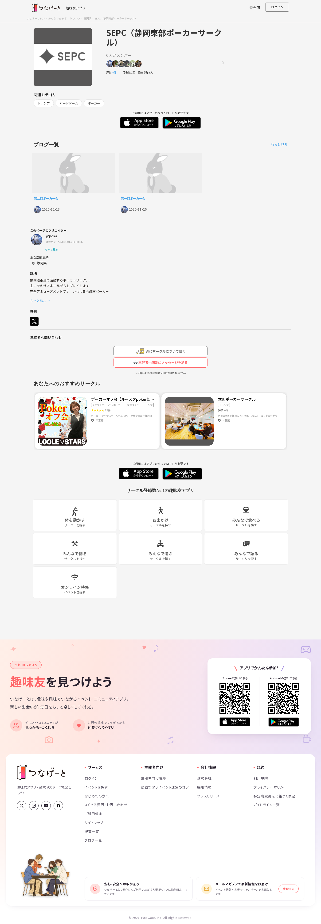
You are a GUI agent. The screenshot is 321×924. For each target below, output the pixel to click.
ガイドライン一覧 (267, 804)
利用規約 (261, 778)
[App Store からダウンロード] (234, 722)
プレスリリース (208, 795)
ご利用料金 (93, 813)
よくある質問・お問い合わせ (106, 804)
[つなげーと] (41, 772)
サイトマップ (94, 822)
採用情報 (204, 787)
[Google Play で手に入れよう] (283, 722)
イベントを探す (96, 787)
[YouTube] (46, 805)
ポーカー (94, 103)
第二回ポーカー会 (46, 198)
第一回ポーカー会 (134, 198)
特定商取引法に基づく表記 (274, 795)
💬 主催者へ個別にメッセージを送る (160, 362)
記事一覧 (92, 831)
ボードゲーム (69, 103)
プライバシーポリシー (270, 787)
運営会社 (204, 778)
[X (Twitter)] (21, 805)
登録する (288, 889)
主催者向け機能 (153, 778)
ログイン (277, 7)
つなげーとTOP (36, 18)
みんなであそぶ (57, 18)
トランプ (75, 18)
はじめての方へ (97, 795)
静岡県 (88, 18)
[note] (58, 805)
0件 (115, 72)
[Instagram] (34, 805)
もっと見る (279, 144)
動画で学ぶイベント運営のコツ (165, 787)
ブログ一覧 (93, 840)
